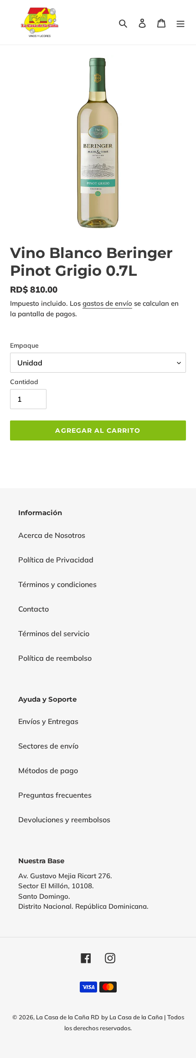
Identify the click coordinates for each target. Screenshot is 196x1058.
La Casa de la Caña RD (67, 1017)
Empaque (24, 345)
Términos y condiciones (57, 584)
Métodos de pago (48, 770)
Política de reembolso (55, 658)
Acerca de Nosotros (51, 535)
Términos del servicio (53, 633)
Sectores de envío (48, 745)
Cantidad (24, 382)
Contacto (33, 608)
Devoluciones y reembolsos (64, 819)
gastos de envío (107, 303)
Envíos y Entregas (48, 721)
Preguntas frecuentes (55, 795)
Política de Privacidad (55, 559)
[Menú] (180, 22)
